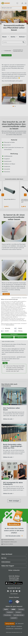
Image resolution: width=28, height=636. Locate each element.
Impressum (24, 297)
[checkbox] (2, 328)
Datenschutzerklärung (16, 297)
